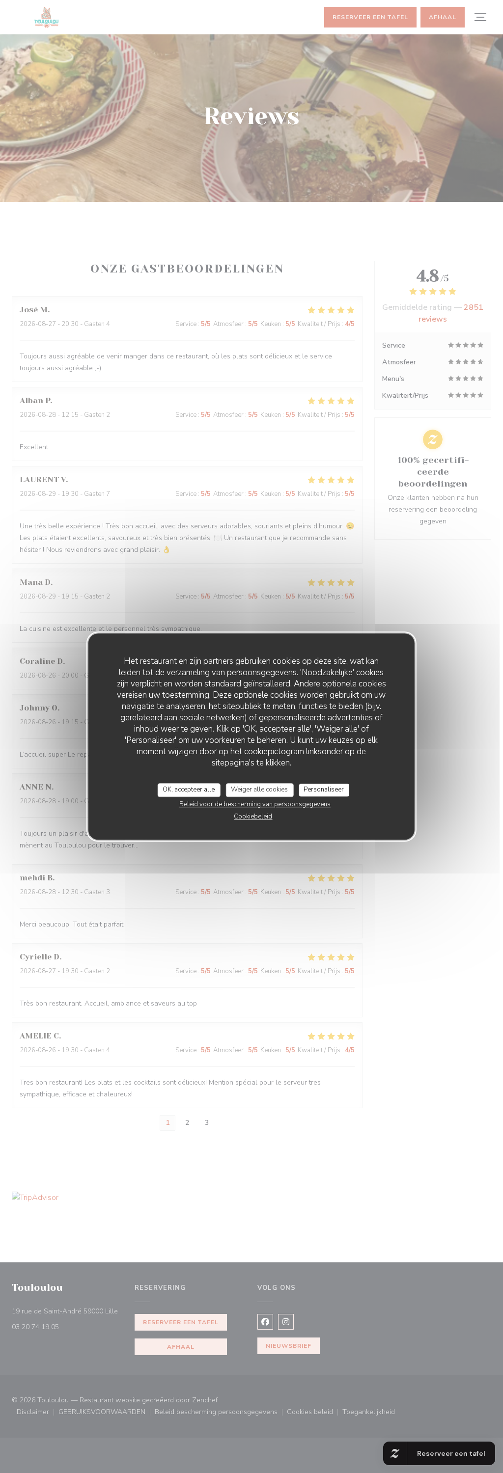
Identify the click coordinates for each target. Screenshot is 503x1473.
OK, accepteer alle (189, 789)
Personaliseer (324, 789)
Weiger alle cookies (259, 789)
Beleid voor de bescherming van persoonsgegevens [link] (255, 804)
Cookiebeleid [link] (253, 816)
